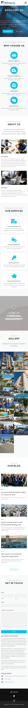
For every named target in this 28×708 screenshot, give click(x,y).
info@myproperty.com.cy (9, 682)
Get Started (19, 31)
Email (3, 602)
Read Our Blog (14, 569)
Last (16, 598)
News (2, 489)
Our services (8, 31)
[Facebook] (14, 696)
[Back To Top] (14, 701)
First (2, 598)
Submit (14, 631)
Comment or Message (7, 610)
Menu (25, 2)
